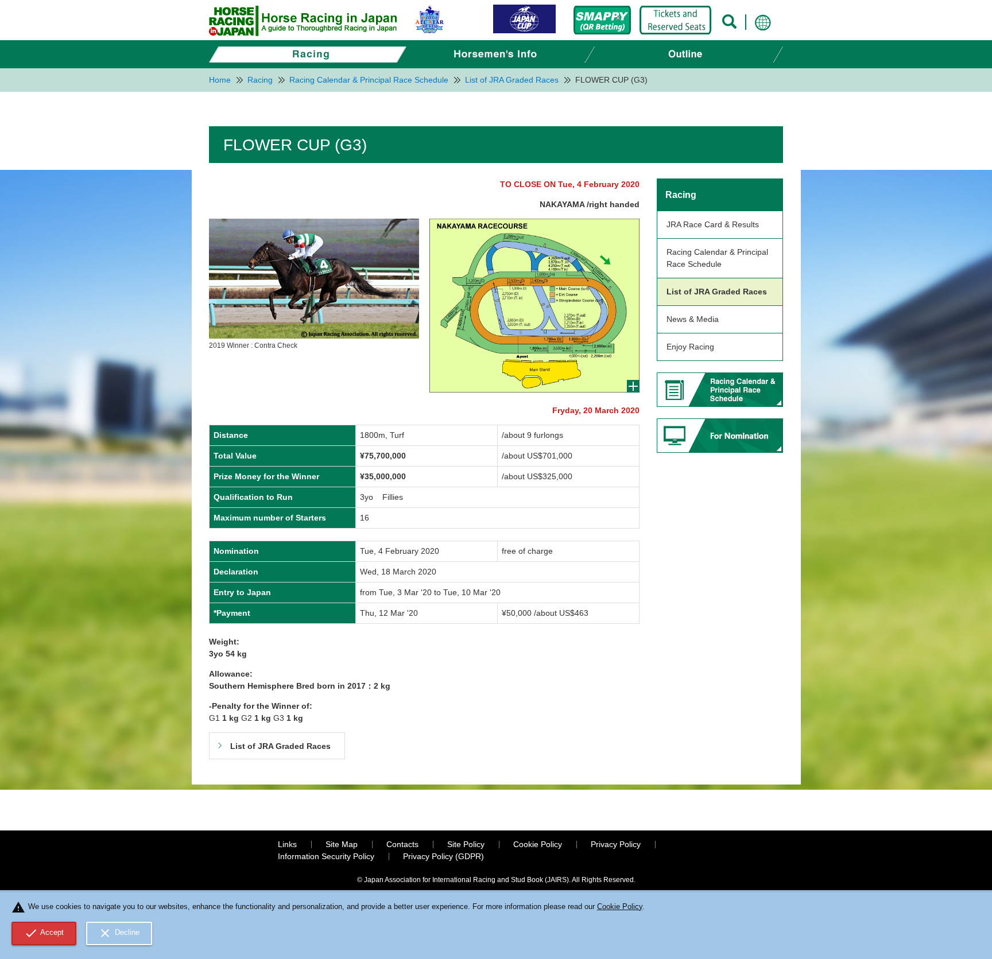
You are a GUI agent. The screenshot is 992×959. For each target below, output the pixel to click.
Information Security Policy (326, 856)
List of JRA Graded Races (716, 291)
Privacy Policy (616, 844)
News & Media (692, 319)
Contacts (402, 844)
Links (287, 844)
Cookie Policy (537, 844)
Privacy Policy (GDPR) (443, 856)
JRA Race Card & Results (712, 224)
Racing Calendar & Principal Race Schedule (717, 258)
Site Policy (466, 844)
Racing (680, 195)
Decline (119, 933)
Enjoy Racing (690, 346)
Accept (44, 933)
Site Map (342, 844)
